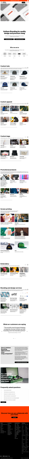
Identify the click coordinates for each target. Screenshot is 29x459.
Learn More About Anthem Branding (21, 362)
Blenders (23, 450)
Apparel (15, 426)
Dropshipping (9, 434)
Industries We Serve (17, 423)
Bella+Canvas (23, 439)
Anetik (22, 427)
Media (17, 424)
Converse (26, 442)
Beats (22, 438)
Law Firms (16, 436)
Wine (17, 433)
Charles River (26, 439)
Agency (15, 424)
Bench (22, 442)
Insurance (16, 435)
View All (3, 402)
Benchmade (23, 443)
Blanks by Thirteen (24, 447)
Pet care (18, 426)
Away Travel (23, 434)
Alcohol (15, 425)
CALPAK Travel (27, 435)
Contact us (2, 426)
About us (2, 423)
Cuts (25, 450)
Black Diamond (23, 446)
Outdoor (18, 425)
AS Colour (23, 431)
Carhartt (26, 438)
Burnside (26, 431)
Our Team (2, 425)
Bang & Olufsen (23, 435)
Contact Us (23, 2)
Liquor (15, 437)
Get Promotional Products (19, 39)
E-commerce (16, 433)
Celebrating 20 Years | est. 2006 (14, 0)
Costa (26, 443)
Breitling (26, 427)
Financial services (16, 434)
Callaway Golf (26, 434)
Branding (9, 424)
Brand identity (9, 425)
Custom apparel (9, 426)
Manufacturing (16, 438)
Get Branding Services (9, 39)
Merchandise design (10, 433)
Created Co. (26, 447)
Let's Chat (14, 417)
